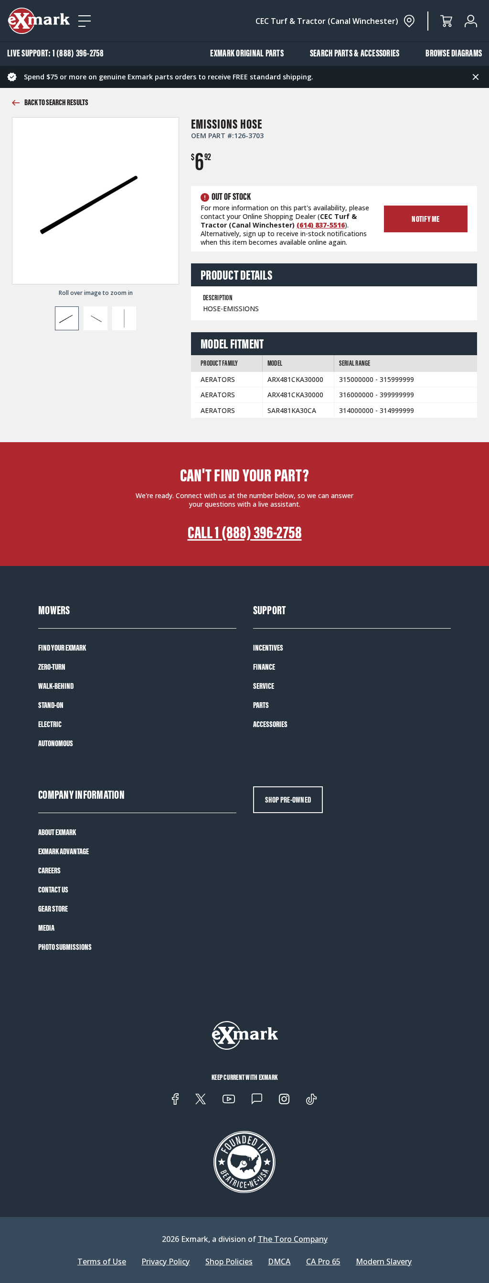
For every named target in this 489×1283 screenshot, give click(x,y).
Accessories (270, 724)
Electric (50, 724)
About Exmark (57, 832)
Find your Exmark (62, 647)
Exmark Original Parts (247, 53)
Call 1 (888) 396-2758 (245, 532)
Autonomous (55, 743)
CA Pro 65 (323, 1262)
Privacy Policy (165, 1262)
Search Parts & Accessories (355, 53)
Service (263, 686)
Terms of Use (101, 1262)
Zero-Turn (51, 667)
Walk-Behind (56, 686)
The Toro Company (293, 1239)
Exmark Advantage (63, 851)
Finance (264, 667)
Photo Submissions (65, 947)
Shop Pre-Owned (288, 799)
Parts (261, 705)
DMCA (279, 1262)
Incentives (268, 647)
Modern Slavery (384, 1262)
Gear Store (53, 908)
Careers (49, 870)
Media (46, 928)
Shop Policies (229, 1262)
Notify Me (425, 219)
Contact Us (53, 889)
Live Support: (55, 53)
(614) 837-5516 (321, 224)
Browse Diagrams (453, 53)
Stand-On (51, 705)
